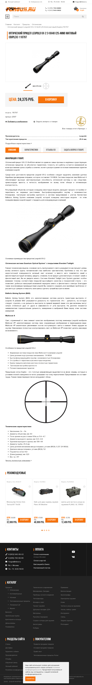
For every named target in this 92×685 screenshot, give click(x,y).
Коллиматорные (16, 594)
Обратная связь (11, 663)
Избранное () (36, 2)
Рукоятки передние (40, 617)
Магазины (37, 613)
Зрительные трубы (12, 616)
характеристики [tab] (31, 150)
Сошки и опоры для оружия (43, 621)
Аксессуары (37, 624)
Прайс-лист (38, 651)
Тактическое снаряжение (42, 587)
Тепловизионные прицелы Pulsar (46, 655)
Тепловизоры (38, 599)
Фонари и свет (38, 602)
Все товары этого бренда (73, 129)
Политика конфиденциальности (17, 670)
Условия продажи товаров (44, 648)
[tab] (18, 143)
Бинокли (8, 612)
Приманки (64, 587)
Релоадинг (65, 624)
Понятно (30, 679)
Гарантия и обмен (12, 651)
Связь (63, 617)
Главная (8, 24)
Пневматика (9, 627)
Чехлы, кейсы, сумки (68, 609)
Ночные (13, 597)
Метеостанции (66, 591)
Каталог (17, 24)
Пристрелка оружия (68, 599)
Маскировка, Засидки (41, 591)
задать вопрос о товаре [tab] (74, 150)
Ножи (63, 602)
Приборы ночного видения (43, 595)
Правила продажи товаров (44, 644)
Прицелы (26, 24)
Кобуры (36, 628)
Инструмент (65, 613)
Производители (11, 655)
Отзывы (8, 659)
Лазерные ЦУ (15, 605)
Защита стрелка (66, 621)
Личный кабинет (14, 2)
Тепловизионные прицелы (20, 601)
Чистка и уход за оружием (70, 606)
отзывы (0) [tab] (51, 150)
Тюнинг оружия (39, 606)
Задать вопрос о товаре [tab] (46, 121)
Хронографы (65, 595)
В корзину (51, 99)
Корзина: (83, 9)
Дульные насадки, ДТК (41, 609)
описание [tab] (12, 150)
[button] (43, 530)
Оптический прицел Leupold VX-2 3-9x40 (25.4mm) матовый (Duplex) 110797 (38, 27)
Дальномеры (10, 623)
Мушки (12, 608)
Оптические (37, 24)
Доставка (8, 648)
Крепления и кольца (13, 619)
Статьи (7, 644)
